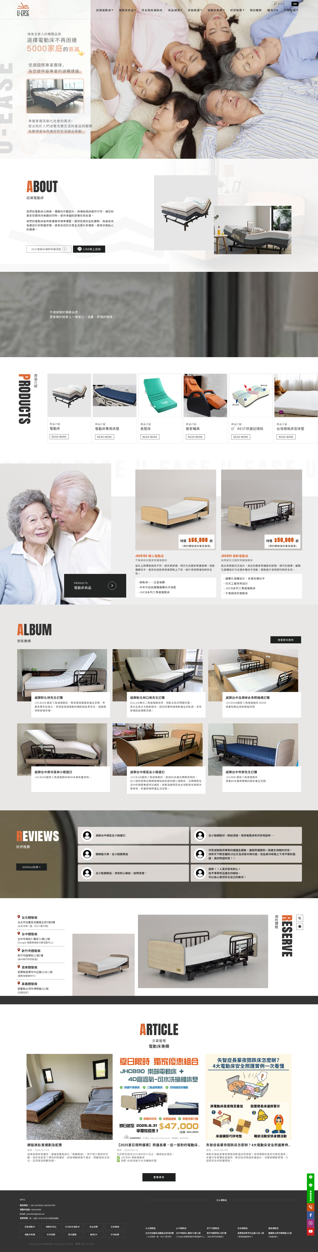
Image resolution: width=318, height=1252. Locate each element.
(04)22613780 (49, 1205)
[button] (157, 156)
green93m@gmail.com (35, 1214)
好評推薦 (236, 10)
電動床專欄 (215, 10)
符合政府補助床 (152, 10)
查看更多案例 (286, 640)
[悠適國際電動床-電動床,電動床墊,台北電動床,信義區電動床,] (23, 9)
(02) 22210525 (37, 1205)
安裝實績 (194, 10)
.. (74, 1244)
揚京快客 (48, 1244)
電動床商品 (126, 10)
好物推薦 (290, 10)
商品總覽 (174, 10)
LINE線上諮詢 (92, 249)
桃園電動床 (61, 1197)
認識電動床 (103, 10)
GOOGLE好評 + (31, 867)
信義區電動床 (47, 1197)
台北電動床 (33, 1197)
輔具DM (272, 10)
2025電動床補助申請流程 (46, 249)
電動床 (23, 1197)
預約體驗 (256, 10)
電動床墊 (73, 1197)
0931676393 (36, 1210)
